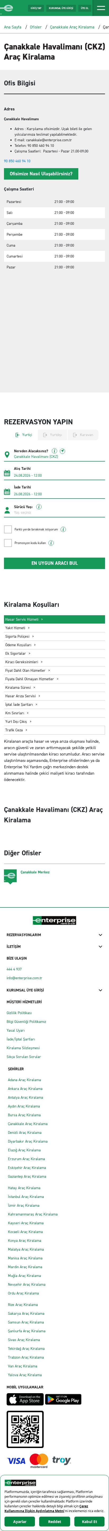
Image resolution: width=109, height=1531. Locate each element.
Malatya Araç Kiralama (26, 1249)
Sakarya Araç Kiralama (26, 1313)
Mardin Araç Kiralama (25, 1266)
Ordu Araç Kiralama (23, 1293)
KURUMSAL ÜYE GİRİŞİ (61, 8)
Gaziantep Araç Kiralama (27, 1176)
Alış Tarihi (22, 469)
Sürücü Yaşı (24, 506)
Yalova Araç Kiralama (25, 1375)
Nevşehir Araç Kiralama (27, 1284)
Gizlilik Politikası (19, 1012)
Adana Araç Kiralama (24, 1079)
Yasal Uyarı (16, 1030)
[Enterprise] (7, 8)
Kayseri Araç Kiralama (26, 1223)
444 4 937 (14, 969)
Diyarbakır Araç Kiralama (28, 1141)
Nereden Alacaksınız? (31, 451)
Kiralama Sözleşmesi (23, 1048)
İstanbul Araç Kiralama (26, 1196)
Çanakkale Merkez (35, 872)
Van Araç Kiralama (22, 1366)
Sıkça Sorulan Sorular (24, 1056)
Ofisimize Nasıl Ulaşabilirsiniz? (41, 174)
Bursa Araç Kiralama (24, 1115)
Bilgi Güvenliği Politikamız (26, 1021)
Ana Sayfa (12, 27)
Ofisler (36, 27)
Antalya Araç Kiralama (25, 1097)
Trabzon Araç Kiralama (26, 1357)
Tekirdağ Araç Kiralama (26, 1348)
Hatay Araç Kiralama (24, 1187)
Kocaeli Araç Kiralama (25, 1231)
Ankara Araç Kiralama (25, 1088)
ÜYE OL (85, 8)
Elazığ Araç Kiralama (24, 1150)
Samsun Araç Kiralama (26, 1322)
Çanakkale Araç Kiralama (72, 27)
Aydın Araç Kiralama (24, 1106)
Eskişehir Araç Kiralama (27, 1167)
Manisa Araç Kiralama (25, 1258)
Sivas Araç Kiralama (24, 1339)
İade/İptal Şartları (21, 1039)
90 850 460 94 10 (17, 161)
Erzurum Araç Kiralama (26, 1158)
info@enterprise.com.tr (24, 978)
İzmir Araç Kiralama (23, 1205)
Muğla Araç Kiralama (24, 1275)
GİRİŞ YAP (36, 8)
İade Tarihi (22, 487)
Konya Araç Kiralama (24, 1240)
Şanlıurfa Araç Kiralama (27, 1331)
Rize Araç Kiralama (23, 1304)
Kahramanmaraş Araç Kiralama (33, 1214)
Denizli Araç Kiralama (25, 1132)
